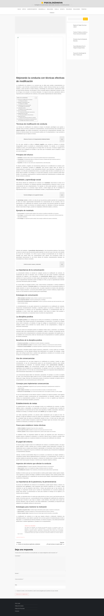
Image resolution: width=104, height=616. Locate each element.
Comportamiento (32, 9)
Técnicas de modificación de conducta (25, 99)
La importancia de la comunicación (24, 105)
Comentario (18, 555)
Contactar (17, 611)
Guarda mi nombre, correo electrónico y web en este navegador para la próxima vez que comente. (37, 590)
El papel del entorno (21, 116)
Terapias (83, 9)
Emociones (50, 9)
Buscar (85, 18)
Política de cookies (19, 605)
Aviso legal (17, 603)
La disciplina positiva (22, 107)
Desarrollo (42, 9)
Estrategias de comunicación (25, 106)
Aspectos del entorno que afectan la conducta (28, 117)
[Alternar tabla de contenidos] (35, 98)
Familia (57, 9)
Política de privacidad (19, 608)
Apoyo (24, 9)
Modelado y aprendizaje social (23, 102)
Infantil (62, 9)
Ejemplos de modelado (24, 103)
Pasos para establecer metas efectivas (26, 114)
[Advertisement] (40, 24)
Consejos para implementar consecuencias (27, 112)
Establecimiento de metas (23, 113)
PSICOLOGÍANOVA (53, 3)
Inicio (19, 9)
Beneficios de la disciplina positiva (26, 109)
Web (16, 584)
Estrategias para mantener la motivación (27, 120)
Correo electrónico (19, 579)
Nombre (17, 573)
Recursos (69, 9)
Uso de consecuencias (22, 110)
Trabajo (52, 12)
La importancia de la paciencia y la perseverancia (27, 119)
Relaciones (76, 9)
